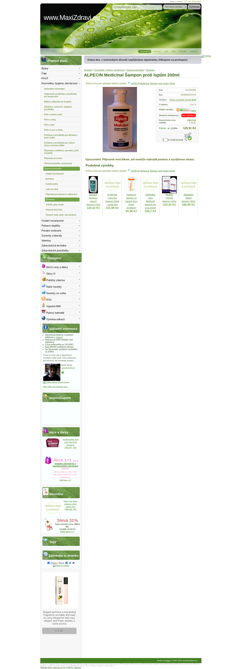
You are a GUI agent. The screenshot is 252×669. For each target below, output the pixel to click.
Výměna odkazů (55, 319)
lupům (166, 83)
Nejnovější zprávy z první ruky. (182, 664)
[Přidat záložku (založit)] (61, 565)
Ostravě (59, 337)
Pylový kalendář (55, 312)
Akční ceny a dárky (57, 267)
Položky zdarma (55, 280)
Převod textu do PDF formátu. (141, 664)
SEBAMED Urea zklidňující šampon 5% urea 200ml (150, 201)
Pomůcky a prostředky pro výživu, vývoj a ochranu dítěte (59, 144)
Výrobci (157, 51)
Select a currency (176, 2)
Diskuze (183, 51)
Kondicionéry (52, 184)
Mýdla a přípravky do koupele (57, 101)
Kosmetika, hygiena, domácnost (109, 70)
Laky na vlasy (52, 189)
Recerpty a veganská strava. (50, 664)
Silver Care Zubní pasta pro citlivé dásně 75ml (70, 504)
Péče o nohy (50, 120)
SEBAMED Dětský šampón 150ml (188, 198)
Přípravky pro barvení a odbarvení (61, 194)
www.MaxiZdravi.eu (72, 17)
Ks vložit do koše (175, 140)
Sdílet (193, 110)
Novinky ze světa (56, 293)
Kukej (168, 660)
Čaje (44, 73)
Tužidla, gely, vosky (55, 204)
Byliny (44, 68)
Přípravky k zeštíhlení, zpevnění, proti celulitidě (61, 151)
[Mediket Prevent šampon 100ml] (169, 192)
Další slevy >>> (67, 531)
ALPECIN (135, 83)
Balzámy (50, 179)
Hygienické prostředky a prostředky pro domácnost (60, 95)
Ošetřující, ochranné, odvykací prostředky (58, 108)
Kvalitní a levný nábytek (161, 664)
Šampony (150, 70)
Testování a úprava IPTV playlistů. (118, 664)
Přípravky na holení (53, 158)
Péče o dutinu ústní (53, 114)
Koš (166, 51)
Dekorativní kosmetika (54, 89)
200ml (172, 83)
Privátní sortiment (51, 230)
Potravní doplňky (50, 225)
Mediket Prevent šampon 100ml (169, 198)
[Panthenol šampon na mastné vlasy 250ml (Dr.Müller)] (131, 192)
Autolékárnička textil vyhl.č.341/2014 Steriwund (70, 442)
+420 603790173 (68, 368)
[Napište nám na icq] (62, 373)
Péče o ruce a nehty (53, 130)
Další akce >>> (65, 480)
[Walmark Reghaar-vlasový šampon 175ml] (93, 192)
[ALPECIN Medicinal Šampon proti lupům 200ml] (120, 151)
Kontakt (194, 51)
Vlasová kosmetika (135, 70)
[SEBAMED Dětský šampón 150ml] (188, 192)
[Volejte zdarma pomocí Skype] (56, 382)
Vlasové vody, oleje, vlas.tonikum (61, 215)
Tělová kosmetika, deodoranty (58, 163)
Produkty (144, 51)
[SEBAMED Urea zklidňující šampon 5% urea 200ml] (150, 192)
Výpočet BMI (53, 306)
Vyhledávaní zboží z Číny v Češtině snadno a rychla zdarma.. (93, 666)
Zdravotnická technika (53, 245)
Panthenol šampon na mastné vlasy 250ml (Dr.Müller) (131, 201)
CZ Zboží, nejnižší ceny (61, 666)
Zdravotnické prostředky (55, 250)
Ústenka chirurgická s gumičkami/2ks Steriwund (65, 465)
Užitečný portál (67, 664)
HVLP (44, 78)
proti (160, 83)
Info (173, 51)
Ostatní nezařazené (55, 174)
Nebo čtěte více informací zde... (55, 387)
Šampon (154, 83)
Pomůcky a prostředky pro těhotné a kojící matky (60, 136)
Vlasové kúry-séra (54, 210)
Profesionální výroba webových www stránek (89, 664)
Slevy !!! (50, 273)
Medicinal (144, 83)
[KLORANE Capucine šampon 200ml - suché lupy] (112, 192)
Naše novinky (54, 286)
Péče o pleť (49, 125)
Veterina (46, 240)
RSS (49, 299)
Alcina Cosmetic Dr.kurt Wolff (182, 100)
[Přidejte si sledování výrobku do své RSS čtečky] (178, 110)
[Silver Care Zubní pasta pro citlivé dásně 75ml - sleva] (52, 515)
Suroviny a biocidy (51, 235)
